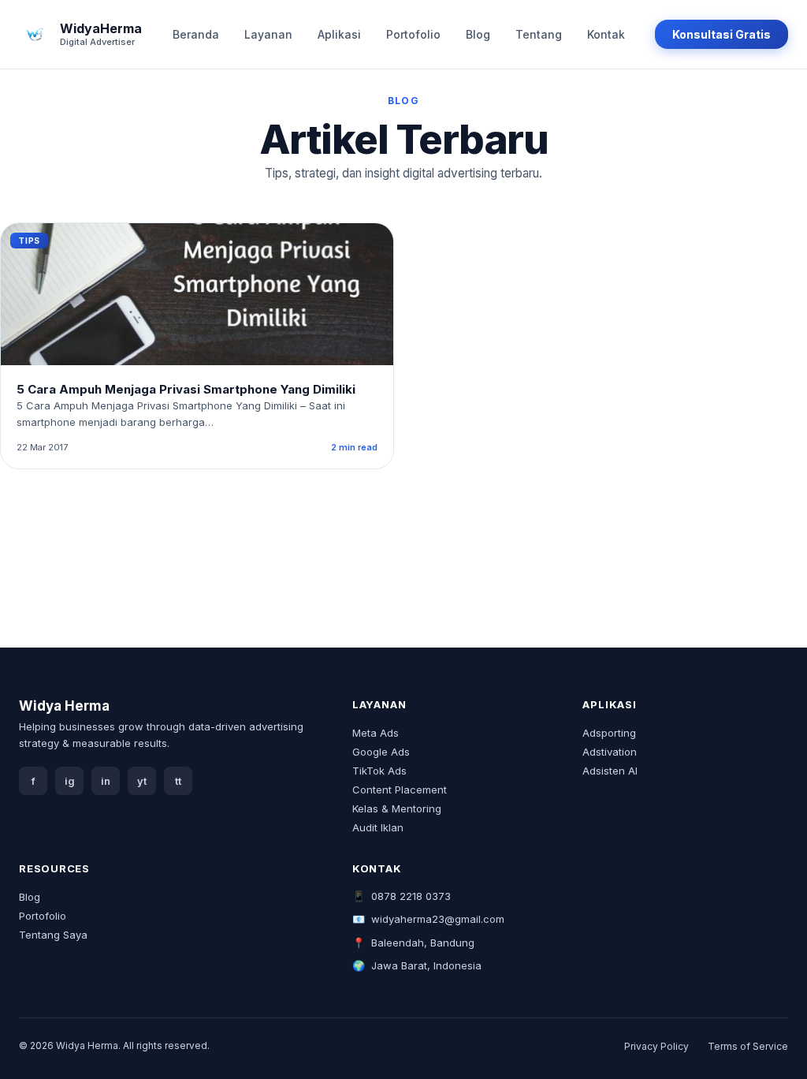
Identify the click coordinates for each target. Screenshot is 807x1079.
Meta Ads (375, 732)
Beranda (196, 34)
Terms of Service (748, 1046)
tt (178, 781)
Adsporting (609, 732)
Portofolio (413, 34)
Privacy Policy (656, 1046)
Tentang (538, 34)
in (105, 781)
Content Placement (399, 789)
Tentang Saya (53, 934)
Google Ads (381, 751)
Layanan (268, 34)
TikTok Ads (379, 770)
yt (142, 781)
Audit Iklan (378, 827)
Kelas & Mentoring (396, 808)
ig (70, 781)
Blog (478, 34)
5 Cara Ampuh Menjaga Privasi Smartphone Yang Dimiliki (186, 389)
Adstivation (609, 751)
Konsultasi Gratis (721, 34)
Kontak (606, 34)
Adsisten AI (610, 770)
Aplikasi (339, 34)
